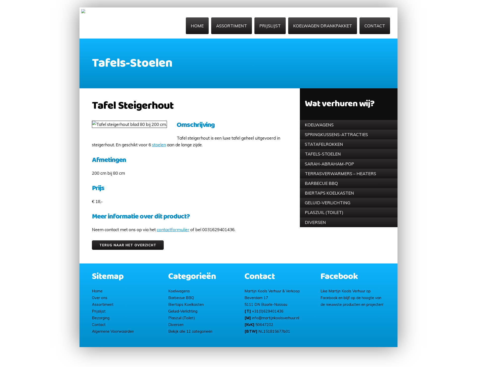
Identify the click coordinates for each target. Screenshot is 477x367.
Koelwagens (319, 124)
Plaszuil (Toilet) (324, 212)
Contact (374, 25)
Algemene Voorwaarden (113, 331)
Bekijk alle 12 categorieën (190, 331)
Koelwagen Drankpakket (322, 25)
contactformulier (173, 229)
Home (197, 25)
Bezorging (101, 317)
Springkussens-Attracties (336, 134)
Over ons (99, 297)
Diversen (315, 222)
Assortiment (231, 25)
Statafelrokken (324, 144)
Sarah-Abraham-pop (329, 163)
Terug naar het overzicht (127, 245)
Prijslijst (270, 25)
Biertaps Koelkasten (329, 193)
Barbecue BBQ (321, 183)
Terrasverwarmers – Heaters (340, 173)
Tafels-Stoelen (323, 154)
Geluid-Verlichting (327, 202)
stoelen (159, 144)
